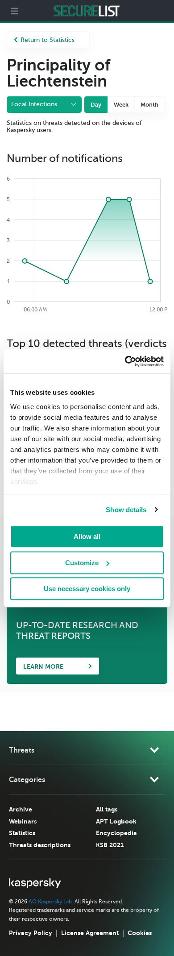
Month (149, 104)
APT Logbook (116, 821)
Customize (82, 563)
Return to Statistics (48, 40)
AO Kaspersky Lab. (51, 901)
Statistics (22, 832)
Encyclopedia (116, 832)
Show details (126, 509)
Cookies (140, 932)
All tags (106, 809)
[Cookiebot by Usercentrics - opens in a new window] (125, 361)
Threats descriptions (39, 844)
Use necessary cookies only (87, 588)
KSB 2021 (110, 844)
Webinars (23, 821)
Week (121, 104)
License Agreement (90, 932)
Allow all (87, 536)
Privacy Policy (30, 932)
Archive (20, 809)
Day (96, 104)
